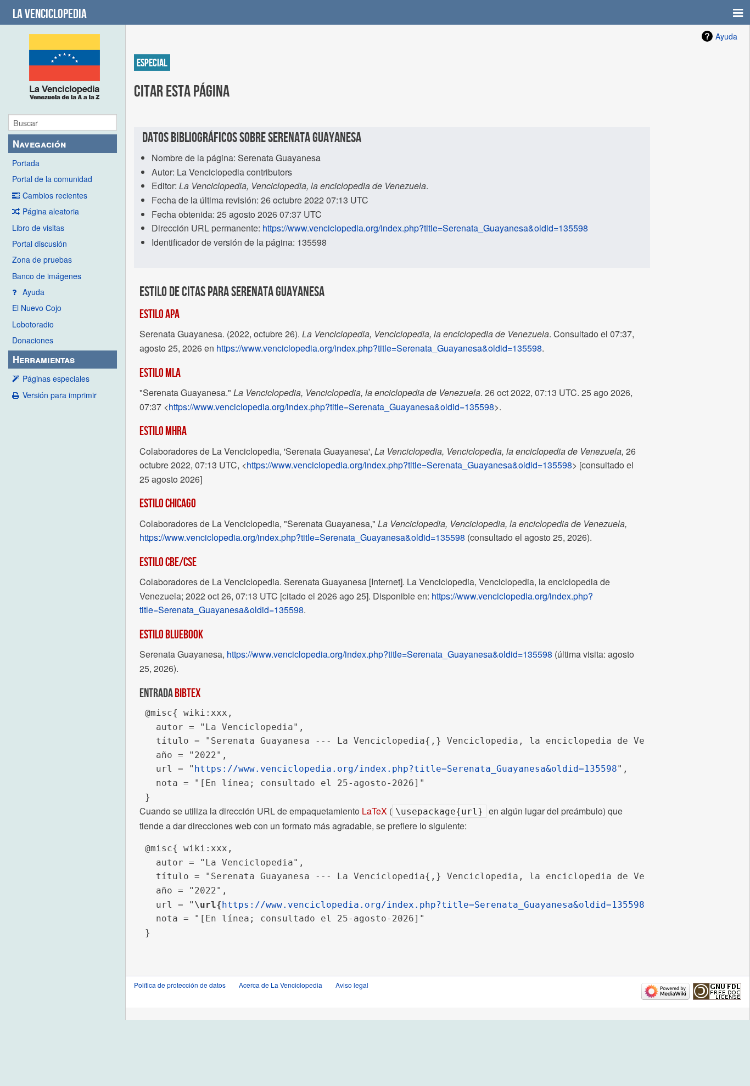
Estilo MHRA (163, 430)
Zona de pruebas (42, 259)
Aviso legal (351, 984)
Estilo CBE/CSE (168, 561)
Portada (26, 162)
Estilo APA (159, 313)
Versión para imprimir (60, 394)
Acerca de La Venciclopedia (280, 984)
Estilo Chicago (167, 503)
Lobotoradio (33, 324)
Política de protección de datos (180, 984)
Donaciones (32, 340)
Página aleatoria (51, 211)
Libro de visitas (38, 227)
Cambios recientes (55, 195)
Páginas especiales (56, 378)
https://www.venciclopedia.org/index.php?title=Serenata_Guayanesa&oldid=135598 (425, 228)
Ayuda (33, 291)
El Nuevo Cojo (36, 307)
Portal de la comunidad (52, 178)
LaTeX (374, 811)
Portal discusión (39, 243)
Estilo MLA (160, 372)
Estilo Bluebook (171, 634)
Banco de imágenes (46, 275)
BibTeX (187, 692)
